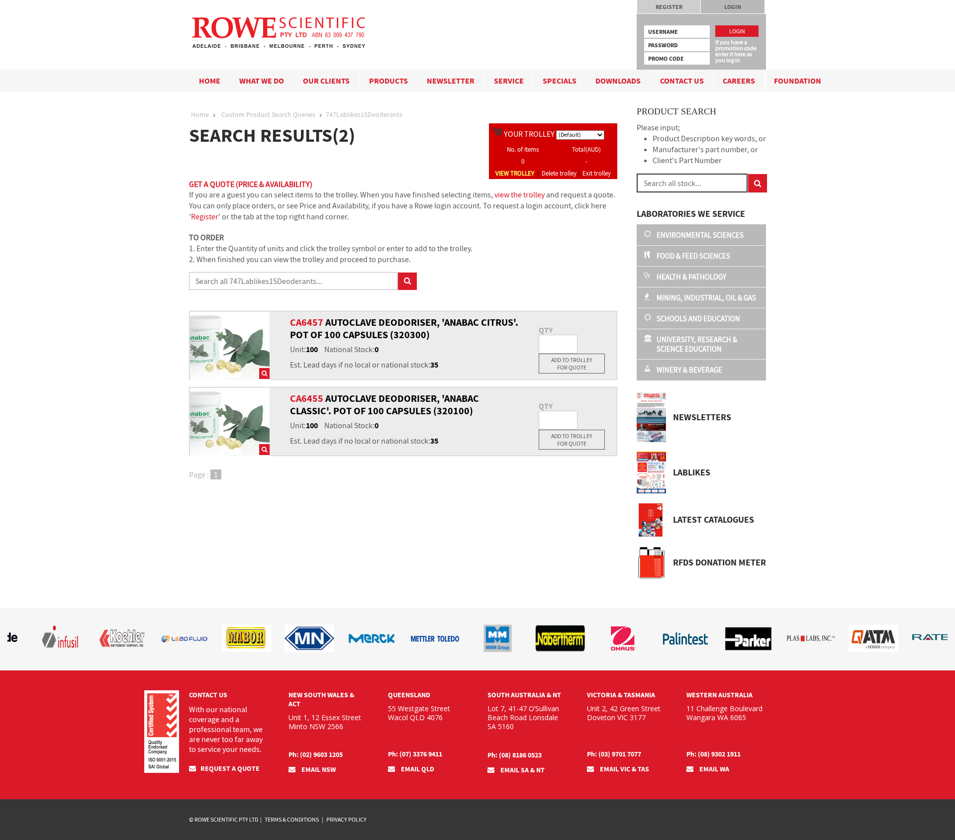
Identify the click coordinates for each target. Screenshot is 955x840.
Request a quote (230, 768)
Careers (739, 81)
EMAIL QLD (416, 768)
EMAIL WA (713, 768)
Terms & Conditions (292, 819)
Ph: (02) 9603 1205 (315, 754)
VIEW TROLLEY (514, 173)
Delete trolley (559, 173)
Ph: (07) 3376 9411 (415, 753)
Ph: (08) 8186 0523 (514, 754)
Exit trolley (596, 173)
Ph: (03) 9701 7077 (614, 753)
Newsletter (451, 81)
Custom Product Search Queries (268, 114)
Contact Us (682, 81)
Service (509, 81)
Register (669, 6)
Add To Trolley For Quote (571, 363)
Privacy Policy (346, 819)
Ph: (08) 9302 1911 (713, 753)
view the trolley (519, 194)
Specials (559, 81)
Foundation (797, 81)
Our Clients (326, 81)
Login (732, 6)
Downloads (618, 81)
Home (209, 81)
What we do (261, 81)
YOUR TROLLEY (529, 134)
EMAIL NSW (318, 769)
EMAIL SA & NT (522, 769)
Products (388, 81)
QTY (546, 330)
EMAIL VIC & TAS (623, 768)
